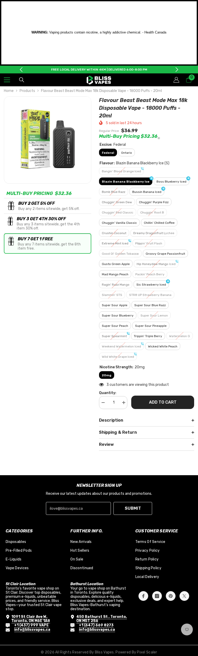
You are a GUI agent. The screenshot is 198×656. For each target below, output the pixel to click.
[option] (99, 69)
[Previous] (21, 69)
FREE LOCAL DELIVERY (69, 69)
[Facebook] (143, 596)
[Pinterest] (171, 596)
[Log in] (176, 80)
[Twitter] (184, 596)
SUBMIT (133, 508)
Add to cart (163, 402)
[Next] (177, 69)
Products (27, 91)
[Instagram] (157, 596)
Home (9, 91)
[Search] (22, 80)
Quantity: (107, 393)
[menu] (7, 80)
